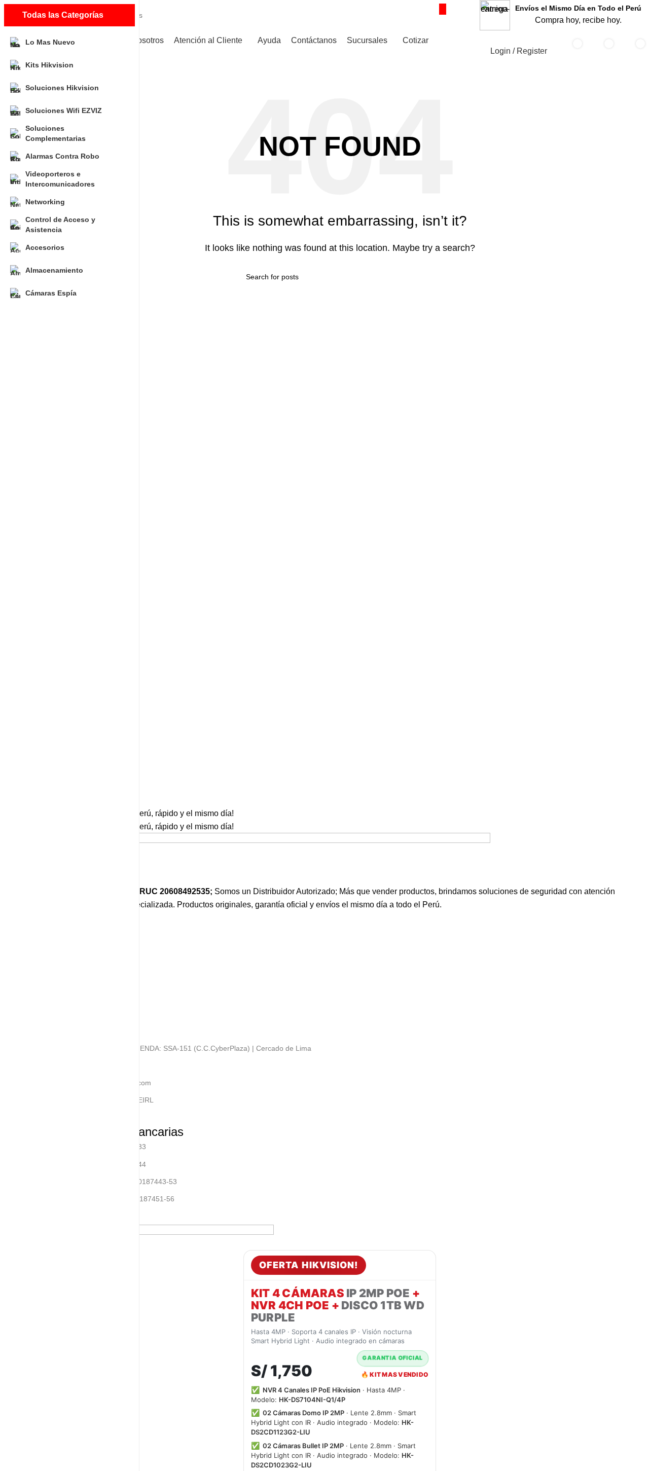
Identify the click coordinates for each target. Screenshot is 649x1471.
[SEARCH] (442, 9)
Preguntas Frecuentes (66, 1018)
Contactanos (50, 967)
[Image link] (260, 858)
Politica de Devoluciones (69, 1001)
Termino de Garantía (63, 984)
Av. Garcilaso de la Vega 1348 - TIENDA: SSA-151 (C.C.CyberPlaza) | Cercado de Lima (170, 1048)
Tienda (41, 949)
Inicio (38, 932)
